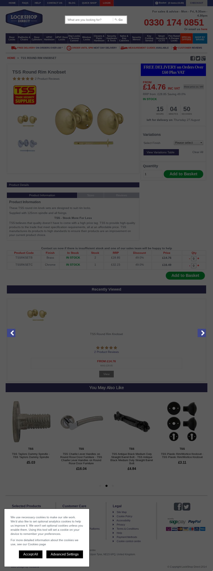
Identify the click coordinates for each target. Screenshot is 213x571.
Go (121, 19)
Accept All (30, 554)
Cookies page (37, 544)
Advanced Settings (65, 554)
